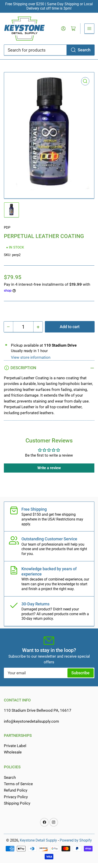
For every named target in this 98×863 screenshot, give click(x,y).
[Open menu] (89, 29)
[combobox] (49, 49)
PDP (7, 228)
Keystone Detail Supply (38, 840)
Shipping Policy (17, 803)
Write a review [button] (49, 468)
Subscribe (80, 672)
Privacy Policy (16, 797)
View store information (30, 357)
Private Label (15, 746)
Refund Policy (15, 790)
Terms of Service (18, 784)
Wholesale (13, 752)
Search (84, 49)
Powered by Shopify (76, 840)
